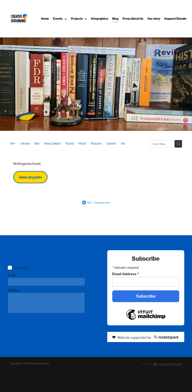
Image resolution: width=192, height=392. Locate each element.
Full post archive (102, 202)
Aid (123, 143)
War (37, 143)
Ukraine (25, 143)
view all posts (30, 177)
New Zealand (52, 143)
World (82, 143)
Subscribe (146, 296)
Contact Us (20, 267)
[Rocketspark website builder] (162, 365)
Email (11, 275)
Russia (70, 143)
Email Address (125, 274)
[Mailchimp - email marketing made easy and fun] (145, 313)
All (12, 143)
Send (16, 323)
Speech (111, 143)
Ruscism (96, 143)
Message (14, 290)
